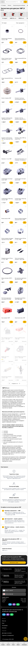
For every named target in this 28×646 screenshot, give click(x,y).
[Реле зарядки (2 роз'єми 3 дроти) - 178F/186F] (7, 330)
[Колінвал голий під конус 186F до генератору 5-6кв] (7, 130)
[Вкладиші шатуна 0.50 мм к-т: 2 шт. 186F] (20, 231)
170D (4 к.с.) (21, 18)
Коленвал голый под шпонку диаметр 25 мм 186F (20, 99)
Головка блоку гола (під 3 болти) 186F (20, 179)
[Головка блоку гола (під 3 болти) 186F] (20, 171)
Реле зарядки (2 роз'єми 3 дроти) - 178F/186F (7, 338)
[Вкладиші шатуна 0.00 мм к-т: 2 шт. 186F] (7, 251)
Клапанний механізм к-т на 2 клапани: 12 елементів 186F (20, 160)
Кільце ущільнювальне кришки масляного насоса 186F (20, 39)
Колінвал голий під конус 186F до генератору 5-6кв (7, 138)
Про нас (4, 621)
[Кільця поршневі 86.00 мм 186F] (7, 71)
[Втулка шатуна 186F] (7, 211)
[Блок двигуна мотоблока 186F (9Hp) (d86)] (20, 291)
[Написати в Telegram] (4, 614)
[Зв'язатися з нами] (25, 639)
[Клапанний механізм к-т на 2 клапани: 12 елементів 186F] (20, 151)
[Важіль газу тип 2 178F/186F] (7, 349)
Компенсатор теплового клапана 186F (7, 39)
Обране (18, 644)
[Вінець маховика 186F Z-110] (7, 271)
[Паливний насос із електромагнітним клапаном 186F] (20, 369)
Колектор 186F (18, 78)
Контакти (4, 628)
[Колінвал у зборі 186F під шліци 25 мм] (20, 130)
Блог (3, 623)
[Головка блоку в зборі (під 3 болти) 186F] (20, 191)
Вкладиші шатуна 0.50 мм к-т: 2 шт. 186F (20, 239)
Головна (3, 644)
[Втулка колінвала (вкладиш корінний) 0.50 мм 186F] (20, 211)
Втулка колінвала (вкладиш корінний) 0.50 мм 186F (20, 219)
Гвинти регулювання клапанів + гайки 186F (19, 259)
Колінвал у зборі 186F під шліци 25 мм (20, 138)
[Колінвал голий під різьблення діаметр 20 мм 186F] (20, 110)
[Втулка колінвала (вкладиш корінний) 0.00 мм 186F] (7, 231)
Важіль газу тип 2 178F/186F (5, 357)
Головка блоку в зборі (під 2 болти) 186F (7, 199)
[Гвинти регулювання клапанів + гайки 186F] (20, 251)
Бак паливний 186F (6, 317)
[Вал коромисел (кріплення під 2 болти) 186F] (20, 271)
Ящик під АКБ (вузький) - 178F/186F (20, 338)
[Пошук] (21, 2)
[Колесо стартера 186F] (7, 91)
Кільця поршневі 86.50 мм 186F (20, 59)
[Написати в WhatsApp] (12, 614)
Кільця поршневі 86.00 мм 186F (7, 78)
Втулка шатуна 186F (6, 218)
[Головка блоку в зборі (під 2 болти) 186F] (7, 191)
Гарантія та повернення (8, 635)
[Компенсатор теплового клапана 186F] (7, 31)
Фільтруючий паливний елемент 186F (6, 377)
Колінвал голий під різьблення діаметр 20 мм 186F (20, 119)
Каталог (8, 644)
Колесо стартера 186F (6, 98)
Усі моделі (4, 18)
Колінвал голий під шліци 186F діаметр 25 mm (7, 118)
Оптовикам (4, 625)
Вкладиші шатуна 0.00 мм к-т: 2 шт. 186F (7, 259)
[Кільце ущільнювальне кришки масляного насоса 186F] (20, 31)
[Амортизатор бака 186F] (20, 310)
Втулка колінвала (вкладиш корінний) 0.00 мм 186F (7, 239)
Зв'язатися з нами (14, 562)
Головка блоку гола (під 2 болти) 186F (7, 179)
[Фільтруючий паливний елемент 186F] (7, 369)
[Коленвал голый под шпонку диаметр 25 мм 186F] (20, 91)
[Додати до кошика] (11, 42)
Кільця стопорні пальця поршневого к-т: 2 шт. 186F (7, 59)
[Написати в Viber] (8, 614)
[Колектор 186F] (20, 71)
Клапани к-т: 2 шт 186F (6, 158)
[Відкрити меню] (2, 2)
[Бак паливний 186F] (7, 310)
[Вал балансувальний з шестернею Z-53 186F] (7, 291)
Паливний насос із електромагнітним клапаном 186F (19, 378)
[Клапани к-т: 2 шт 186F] (7, 151)
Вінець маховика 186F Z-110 (7, 278)
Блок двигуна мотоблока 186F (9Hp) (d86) (20, 298)
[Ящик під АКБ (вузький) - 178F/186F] (20, 330)
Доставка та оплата (7, 633)
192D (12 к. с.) (13, 18)
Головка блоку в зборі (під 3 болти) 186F (20, 199)
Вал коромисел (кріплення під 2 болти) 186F (20, 278)
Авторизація (24, 644)
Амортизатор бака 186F (20, 317)
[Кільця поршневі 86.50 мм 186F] (20, 51)
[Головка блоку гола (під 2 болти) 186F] (7, 171)
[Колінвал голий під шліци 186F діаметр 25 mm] (7, 110)
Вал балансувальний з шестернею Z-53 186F (6, 298)
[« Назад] (9, 383)
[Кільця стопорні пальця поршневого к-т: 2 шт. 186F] (7, 51)
